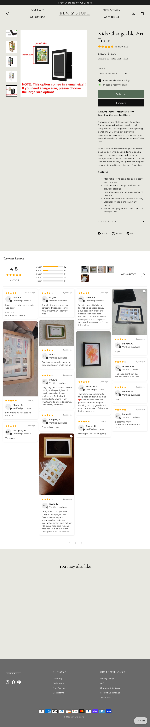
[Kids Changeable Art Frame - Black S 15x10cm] (7, 636)
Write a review (128, 274)
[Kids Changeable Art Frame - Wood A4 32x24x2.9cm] (11, 636)
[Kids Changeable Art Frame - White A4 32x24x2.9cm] (18, 636)
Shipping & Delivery (110, 688)
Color (101, 69)
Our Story (37, 9)
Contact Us (111, 16)
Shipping (102, 59)
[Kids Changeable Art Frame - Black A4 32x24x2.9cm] (15, 636)
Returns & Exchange (110, 693)
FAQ (102, 683)
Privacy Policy (107, 678)
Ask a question (107, 221)
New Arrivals (111, 9)
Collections (37, 16)
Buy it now (121, 102)
